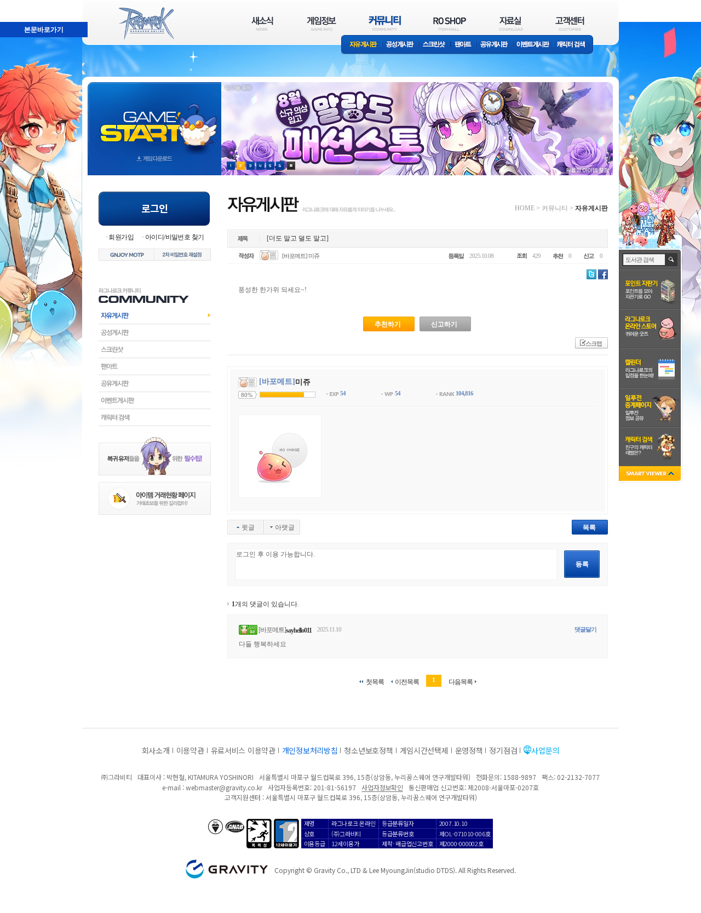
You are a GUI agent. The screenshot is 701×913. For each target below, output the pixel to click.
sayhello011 (299, 630)
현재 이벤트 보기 (291, 166)
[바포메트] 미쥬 (300, 255)
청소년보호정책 (368, 750)
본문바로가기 (19, 5)
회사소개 (156, 750)
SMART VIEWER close (651, 474)
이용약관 (190, 750)
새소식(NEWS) (262, 23)
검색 (671, 259)
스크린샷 (434, 45)
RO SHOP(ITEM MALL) (449, 23)
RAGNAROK (145, 23)
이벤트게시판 (533, 45)
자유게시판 (361, 45)
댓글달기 (585, 629)
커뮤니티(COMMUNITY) (385, 23)
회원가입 (121, 237)
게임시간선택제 (424, 750)
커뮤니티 (555, 208)
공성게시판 (400, 45)
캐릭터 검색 (574, 45)
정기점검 (503, 750)
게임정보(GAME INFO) (322, 23)
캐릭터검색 (155, 417)
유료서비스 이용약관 (243, 750)
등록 (582, 564)
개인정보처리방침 (310, 750)
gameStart (154, 118)
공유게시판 (494, 45)
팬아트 (463, 45)
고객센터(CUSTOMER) (570, 23)
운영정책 (469, 750)
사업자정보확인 (382, 787)
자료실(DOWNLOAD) (510, 23)
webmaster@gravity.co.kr (224, 787)
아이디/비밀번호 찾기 (174, 237)
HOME (525, 208)
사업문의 (545, 750)
